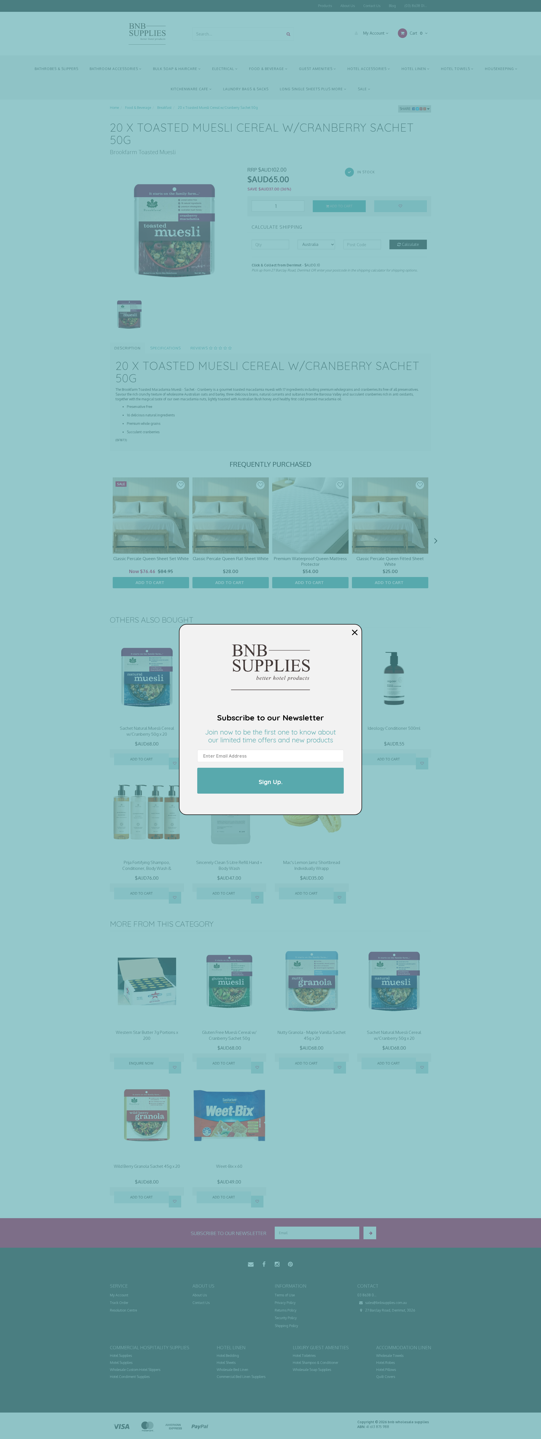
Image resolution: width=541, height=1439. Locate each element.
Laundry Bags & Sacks (246, 89)
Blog (392, 6)
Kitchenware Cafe (190, 89)
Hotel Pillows (386, 1370)
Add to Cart (340, 206)
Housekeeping (500, 69)
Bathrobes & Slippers (56, 69)
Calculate (410, 244)
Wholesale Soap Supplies (312, 1370)
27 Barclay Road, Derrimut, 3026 (389, 1310)
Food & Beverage (267, 69)
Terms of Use (285, 1295)
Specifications (165, 348)
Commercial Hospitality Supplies (149, 1347)
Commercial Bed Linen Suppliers (241, 1377)
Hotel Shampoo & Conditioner (315, 1363)
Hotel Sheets (226, 1363)
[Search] (288, 34)
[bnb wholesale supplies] (146, 33)
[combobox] (238, 34)
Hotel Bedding (228, 1355)
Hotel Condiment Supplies (130, 1377)
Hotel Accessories (367, 69)
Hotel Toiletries (304, 1355)
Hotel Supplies (121, 1355)
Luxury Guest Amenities (321, 1347)
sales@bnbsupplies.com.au (385, 1303)
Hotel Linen (414, 69)
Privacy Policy (285, 1303)
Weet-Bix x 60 (229, 1166)
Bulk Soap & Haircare (175, 69)
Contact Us (371, 6)
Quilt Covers (385, 1377)
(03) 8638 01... (415, 6)
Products (325, 6)
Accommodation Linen (403, 1347)
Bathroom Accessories (114, 69)
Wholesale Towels (389, 1355)
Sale (363, 89)
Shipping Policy (286, 1326)
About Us (347, 6)
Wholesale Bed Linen (232, 1370)
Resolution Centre (123, 1310)
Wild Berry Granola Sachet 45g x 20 (147, 1166)
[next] (435, 541)
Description (127, 348)
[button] (180, 485)
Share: (406, 109)
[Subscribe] (369, 1233)
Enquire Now (141, 1063)
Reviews (199, 348)
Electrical (223, 69)
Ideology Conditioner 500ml (394, 728)
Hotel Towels (456, 69)
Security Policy (286, 1318)
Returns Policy (285, 1310)
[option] (174, 230)
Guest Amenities (316, 69)
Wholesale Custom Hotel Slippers (135, 1370)
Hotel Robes (385, 1363)
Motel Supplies (121, 1363)
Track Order (119, 1303)
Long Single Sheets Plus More (312, 89)
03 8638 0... (366, 1295)
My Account (374, 33)
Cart (415, 33)
